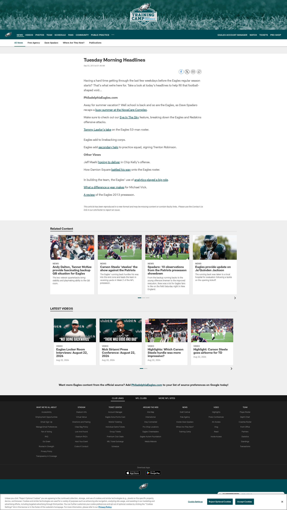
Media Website (151, 441)
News (184, 407)
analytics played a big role (151, 179)
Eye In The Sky (129, 117)
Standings (245, 441)
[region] (143, 502)
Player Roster (245, 412)
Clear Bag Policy (81, 427)
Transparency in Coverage (46, 456)
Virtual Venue (81, 417)
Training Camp (185, 432)
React (216, 432)
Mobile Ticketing (115, 422)
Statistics (245, 436)
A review (89, 194)
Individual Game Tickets (115, 427)
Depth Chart (245, 417)
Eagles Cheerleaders (151, 432)
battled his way (121, 169)
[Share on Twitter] (187, 73)
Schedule (115, 446)
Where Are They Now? (185, 427)
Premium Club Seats (115, 436)
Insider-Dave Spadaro (184, 422)
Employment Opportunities (46, 417)
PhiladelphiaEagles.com (146, 384)
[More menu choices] (113, 34)
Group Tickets (115, 432)
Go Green (46, 441)
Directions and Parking (81, 422)
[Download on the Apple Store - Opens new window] (132, 473)
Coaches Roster (245, 422)
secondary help (108, 147)
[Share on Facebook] (181, 73)
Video (216, 407)
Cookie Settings (195, 501)
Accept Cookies (244, 501)
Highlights (216, 412)
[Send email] (193, 73)
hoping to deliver (109, 162)
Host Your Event (81, 441)
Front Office (245, 427)
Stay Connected (150, 422)
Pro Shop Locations (151, 427)
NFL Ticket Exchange (115, 441)
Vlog (216, 427)
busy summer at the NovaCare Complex (121, 109)
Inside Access (216, 436)
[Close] (282, 501)
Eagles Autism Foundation (150, 436)
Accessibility (47, 412)
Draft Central (185, 412)
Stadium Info (81, 412)
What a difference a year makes (104, 187)
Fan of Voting (46, 432)
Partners (245, 432)
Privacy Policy (46, 451)
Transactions (245, 446)
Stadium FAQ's (81, 436)
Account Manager (115, 412)
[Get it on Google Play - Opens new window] (153, 474)
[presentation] (235, 298)
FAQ (46, 436)
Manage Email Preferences (46, 427)
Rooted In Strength (46, 446)
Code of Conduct (81, 446)
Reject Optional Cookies (220, 501)
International (151, 417)
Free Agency (185, 417)
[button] (140, 298)
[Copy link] (199, 71)
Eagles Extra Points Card (115, 417)
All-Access (216, 422)
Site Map (150, 412)
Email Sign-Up (46, 422)
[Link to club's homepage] (8, 34)
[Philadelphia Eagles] (143, 487)
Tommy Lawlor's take (97, 129)
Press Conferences (216, 417)
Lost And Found (81, 432)
